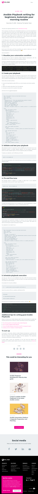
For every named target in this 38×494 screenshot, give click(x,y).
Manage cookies (31, 491)
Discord (33, 340)
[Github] (34, 480)
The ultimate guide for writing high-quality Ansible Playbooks (15, 322)
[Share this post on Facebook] (14, 348)
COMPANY (34, 463)
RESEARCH (25, 463)
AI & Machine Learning (15, 468)
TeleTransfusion (5, 471)
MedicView (4, 469)
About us (33, 465)
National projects (26, 466)
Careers (33, 466)
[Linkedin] (26, 480)
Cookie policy (24, 491)
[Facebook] (30, 480)
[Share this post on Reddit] (23, 348)
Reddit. (3, 342)
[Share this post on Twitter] (17, 348)
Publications (25, 470)
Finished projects (26, 468)
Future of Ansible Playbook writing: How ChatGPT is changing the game (17, 326)
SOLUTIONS (13, 463)
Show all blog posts (19, 427)
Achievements (34, 468)
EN (33, 488)
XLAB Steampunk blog (22, 28)
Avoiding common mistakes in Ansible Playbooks (12, 327)
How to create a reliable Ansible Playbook (11, 324)
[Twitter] (28, 480)
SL (35, 488)
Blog (32, 474)
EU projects (25, 465)
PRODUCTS (4, 463)
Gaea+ (3, 468)
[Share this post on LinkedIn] (21, 348)
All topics (17, 11)
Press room (34, 470)
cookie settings (13, 486)
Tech (21, 11)
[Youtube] (32, 480)
